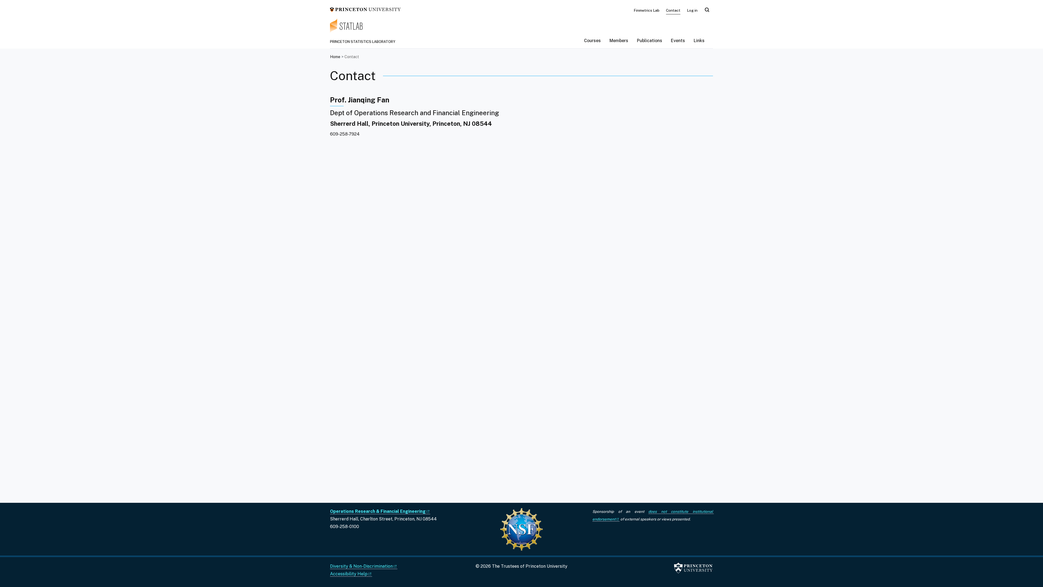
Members (619, 40)
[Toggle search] (707, 9)
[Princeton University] (365, 9)
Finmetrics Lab (646, 10)
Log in (692, 10)
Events (678, 40)
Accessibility (348, 573)
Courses (592, 40)
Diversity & (361, 566)
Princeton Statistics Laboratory (362, 42)
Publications (649, 40)
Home (335, 57)
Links (699, 40)
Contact (673, 10)
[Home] (521, 29)
